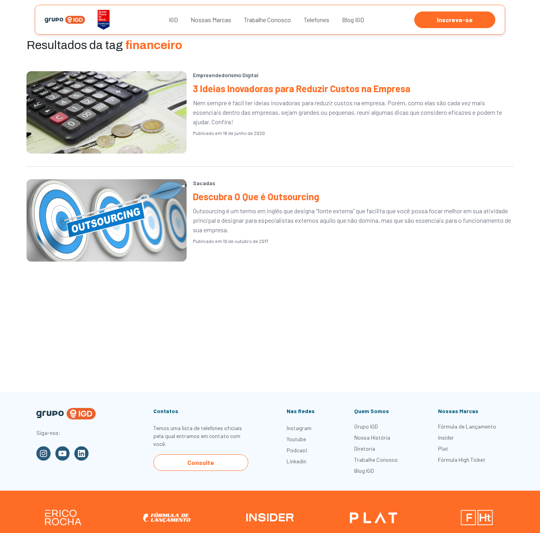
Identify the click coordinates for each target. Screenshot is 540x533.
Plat (443, 448)
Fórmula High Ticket (461, 459)
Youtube (296, 439)
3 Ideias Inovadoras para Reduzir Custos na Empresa (301, 88)
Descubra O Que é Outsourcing (256, 196)
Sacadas (204, 183)
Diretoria (364, 448)
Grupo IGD (366, 426)
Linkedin (296, 461)
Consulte (200, 462)
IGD (173, 19)
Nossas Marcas (211, 19)
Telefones (316, 19)
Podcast (297, 450)
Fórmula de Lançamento (467, 426)
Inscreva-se (455, 19)
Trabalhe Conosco (267, 19)
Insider (446, 437)
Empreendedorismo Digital (226, 75)
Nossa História (372, 437)
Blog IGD (353, 19)
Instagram (299, 428)
